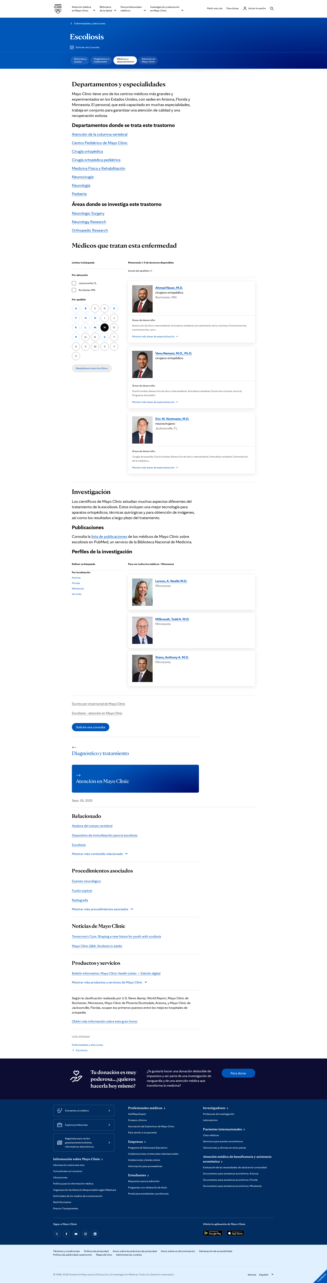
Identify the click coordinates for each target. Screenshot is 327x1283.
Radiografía (80, 900)
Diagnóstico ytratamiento (101, 60)
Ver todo (77, 594)
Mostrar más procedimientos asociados (100, 909)
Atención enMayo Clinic (148, 60)
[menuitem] (80, 60)
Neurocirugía (83, 176)
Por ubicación (80, 275)
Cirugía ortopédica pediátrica (96, 159)
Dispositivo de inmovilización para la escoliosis (104, 835)
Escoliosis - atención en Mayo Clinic (97, 713)
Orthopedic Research (90, 230)
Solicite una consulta (90, 727)
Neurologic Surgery (88, 213)
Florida (76, 583)
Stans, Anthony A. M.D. (172, 657)
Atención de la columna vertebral (99, 134)
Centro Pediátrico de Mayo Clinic (100, 142)
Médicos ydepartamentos (125, 60)
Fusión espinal (82, 890)
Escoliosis (87, 36)
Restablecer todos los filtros (92, 368)
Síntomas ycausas (80, 60)
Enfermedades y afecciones (89, 23)
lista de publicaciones (109, 536)
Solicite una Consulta (87, 47)
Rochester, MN (87, 290)
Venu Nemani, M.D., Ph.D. (173, 353)
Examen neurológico (86, 881)
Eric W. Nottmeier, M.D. (172, 419)
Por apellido (79, 299)
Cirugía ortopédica (87, 151)
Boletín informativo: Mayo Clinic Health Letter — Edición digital (116, 973)
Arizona (76, 577)
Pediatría (79, 193)
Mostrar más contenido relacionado (97, 854)
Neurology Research (89, 221)
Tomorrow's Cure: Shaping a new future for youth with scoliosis (116, 936)
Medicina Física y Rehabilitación (98, 168)
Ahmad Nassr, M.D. (169, 288)
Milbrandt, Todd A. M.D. (172, 619)
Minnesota (78, 588)
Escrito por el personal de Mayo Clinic (98, 704)
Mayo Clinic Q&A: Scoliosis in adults (97, 946)
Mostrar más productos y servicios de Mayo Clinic (107, 982)
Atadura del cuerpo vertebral (92, 826)
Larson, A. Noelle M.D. (171, 581)
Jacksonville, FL (88, 283)
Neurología (81, 185)
